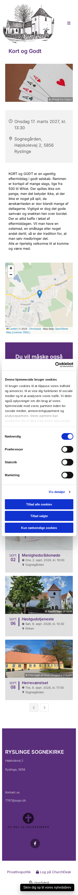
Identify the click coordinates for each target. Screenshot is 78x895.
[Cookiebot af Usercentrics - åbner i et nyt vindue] (55, 365)
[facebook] (35, 843)
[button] (67, 23)
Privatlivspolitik (19, 872)
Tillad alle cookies (39, 504)
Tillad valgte (39, 516)
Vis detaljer (57, 492)
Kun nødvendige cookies (39, 527)
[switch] (67, 449)
